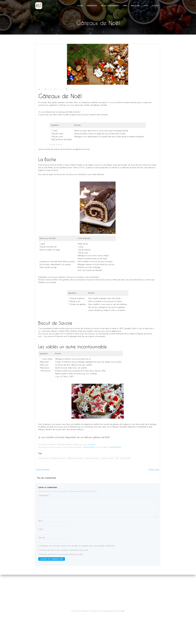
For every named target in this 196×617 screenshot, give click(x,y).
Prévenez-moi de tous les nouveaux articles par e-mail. (62, 554)
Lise (41, 89)
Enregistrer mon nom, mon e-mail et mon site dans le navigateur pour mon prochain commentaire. (78, 546)
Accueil (80, 5)
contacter (91, 444)
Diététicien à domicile (58, 458)
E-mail (41, 529)
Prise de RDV (135, 5)
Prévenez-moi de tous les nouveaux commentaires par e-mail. (64, 550)
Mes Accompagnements (110, 5)
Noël (116, 458)
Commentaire (44, 495)
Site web (41, 537)
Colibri (122, 611)
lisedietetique (116, 447)
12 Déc (49, 89)
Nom (40, 521)
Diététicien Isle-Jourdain (76, 458)
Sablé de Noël (125, 458)
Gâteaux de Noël (107, 458)
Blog (146, 5)
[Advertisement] (98, 602)
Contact (155, 5)
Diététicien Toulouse (92, 458)
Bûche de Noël (44, 458)
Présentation (92, 5)
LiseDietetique (90, 447)
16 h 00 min (60, 89)
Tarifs (125, 5)
